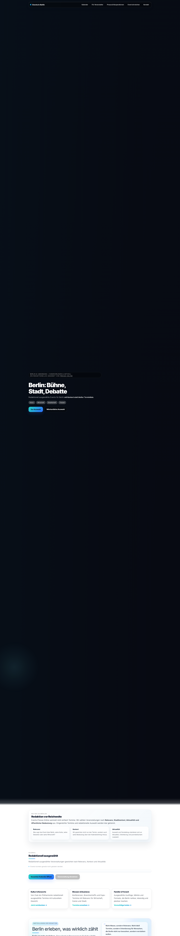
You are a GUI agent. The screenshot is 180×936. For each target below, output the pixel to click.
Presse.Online (66, 376)
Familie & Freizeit (121, 892)
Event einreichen (134, 5)
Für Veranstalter (97, 5)
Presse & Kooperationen (115, 5)
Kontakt (146, 5)
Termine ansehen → (80, 905)
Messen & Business (80, 892)
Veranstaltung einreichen (68, 877)
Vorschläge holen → (122, 905)
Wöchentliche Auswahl (56, 409)
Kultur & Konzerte (38, 892)
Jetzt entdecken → (39, 905)
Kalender (85, 5)
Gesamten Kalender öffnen (41, 877)
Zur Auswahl (36, 409)
